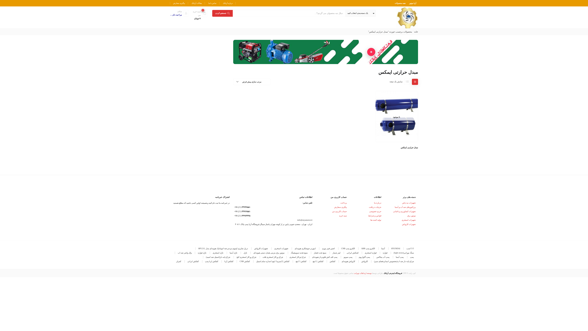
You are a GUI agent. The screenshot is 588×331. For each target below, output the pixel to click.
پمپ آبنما (400, 257)
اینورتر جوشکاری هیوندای (305, 248)
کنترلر (178, 261)
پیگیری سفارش (179, 3)
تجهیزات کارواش (409, 224)
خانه (416, 32)
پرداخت (343, 203)
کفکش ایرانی (193, 261)
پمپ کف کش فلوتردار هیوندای (324, 257)
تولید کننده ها (375, 220)
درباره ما (377, 203)
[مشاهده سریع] (396, 134)
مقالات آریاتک (197, 3)
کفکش (332, 261)
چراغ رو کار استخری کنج (246, 257)
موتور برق (411, 216)
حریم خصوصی (375, 211)
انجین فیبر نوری (328, 248)
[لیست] (407, 82)
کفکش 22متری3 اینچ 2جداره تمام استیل (272, 261)
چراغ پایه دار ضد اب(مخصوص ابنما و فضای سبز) (394, 261)
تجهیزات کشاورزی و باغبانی (404, 211)
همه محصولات (400, 3)
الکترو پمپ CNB (348, 248)
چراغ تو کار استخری (297, 257)
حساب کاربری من (339, 211)
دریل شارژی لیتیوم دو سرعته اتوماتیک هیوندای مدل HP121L (223, 248)
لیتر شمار (336, 253)
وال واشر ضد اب (185, 253)
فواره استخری (371, 253)
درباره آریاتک (228, 3)
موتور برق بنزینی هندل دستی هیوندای (269, 253)
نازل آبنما (233, 253)
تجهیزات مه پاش (409, 203)
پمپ (412, 257)
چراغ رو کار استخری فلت (273, 257)
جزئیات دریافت (375, 207)
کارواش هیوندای (348, 261)
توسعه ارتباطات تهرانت (363, 273)
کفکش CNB (245, 261)
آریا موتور (412, 3)
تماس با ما (212, 3)
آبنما (383, 248)
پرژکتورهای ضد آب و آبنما (405, 207)
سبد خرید (343, 216)
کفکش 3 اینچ (301, 261)
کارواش (364, 261)
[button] (360, 13)
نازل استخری (218, 253)
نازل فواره (202, 253)
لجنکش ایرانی (352, 253)
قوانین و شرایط (374, 216)
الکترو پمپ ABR (368, 248)
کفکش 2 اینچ (318, 261)
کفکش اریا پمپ (211, 261)
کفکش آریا (228, 261)
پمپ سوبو (348, 257)
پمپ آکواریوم (364, 257)
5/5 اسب (410, 248)
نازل (245, 253)
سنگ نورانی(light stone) (404, 253)
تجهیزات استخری (409, 220)
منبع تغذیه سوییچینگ (299, 253)
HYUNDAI (395, 248)
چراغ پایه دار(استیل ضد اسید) (218, 257)
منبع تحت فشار (320, 253)
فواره (385, 253)
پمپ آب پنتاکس (383, 257)
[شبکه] (415, 82)
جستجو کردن (220, 13)
